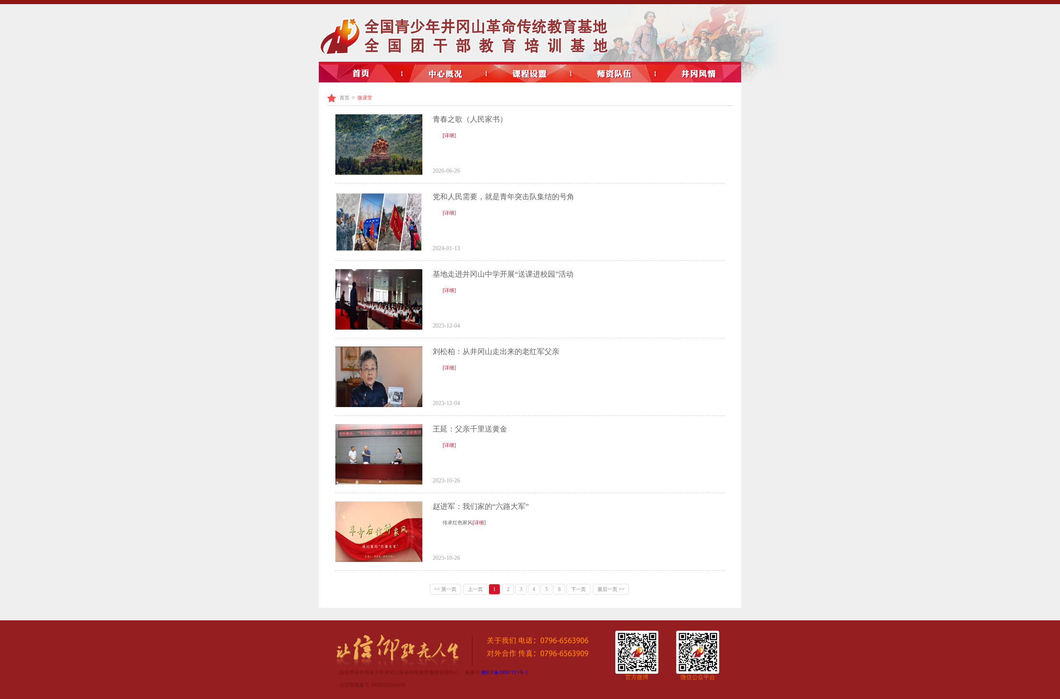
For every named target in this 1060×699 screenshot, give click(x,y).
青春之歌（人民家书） (470, 119)
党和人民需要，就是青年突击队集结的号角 (503, 197)
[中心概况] (445, 73)
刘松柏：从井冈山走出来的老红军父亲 (496, 351)
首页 (344, 98)
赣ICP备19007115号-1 (504, 672)
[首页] (361, 73)
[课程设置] (530, 73)
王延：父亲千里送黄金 (470, 429)
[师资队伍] (614, 73)
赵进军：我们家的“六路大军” (481, 506)
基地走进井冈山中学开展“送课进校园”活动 (503, 274)
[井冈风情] (699, 73)
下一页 (578, 589)
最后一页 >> (610, 589)
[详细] (449, 135)
